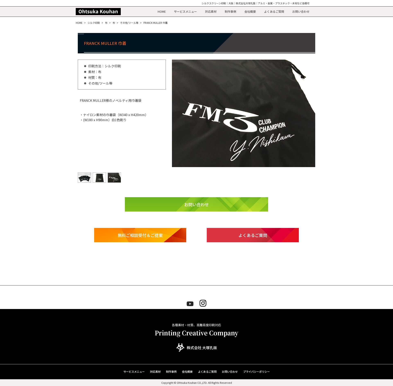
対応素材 (211, 11)
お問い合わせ (300, 11)
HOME (162, 11)
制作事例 (230, 11)
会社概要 (250, 11)
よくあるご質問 (274, 11)
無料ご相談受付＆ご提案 (140, 235)
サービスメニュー (185, 11)
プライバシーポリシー (256, 372)
